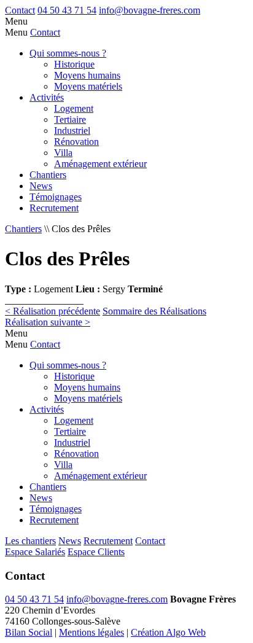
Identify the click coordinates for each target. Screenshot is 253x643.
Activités (46, 97)
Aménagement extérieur (100, 163)
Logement (73, 108)
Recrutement (54, 208)
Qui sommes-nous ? (67, 53)
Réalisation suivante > (47, 322)
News (40, 186)
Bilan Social (28, 632)
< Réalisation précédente (52, 311)
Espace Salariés (35, 552)
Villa (63, 152)
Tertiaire (70, 119)
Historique (74, 64)
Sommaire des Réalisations (154, 311)
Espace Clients (96, 552)
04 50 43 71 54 (66, 10)
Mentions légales (91, 632)
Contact (20, 10)
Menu (16, 21)
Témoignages (55, 197)
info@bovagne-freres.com (149, 10)
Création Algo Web (168, 632)
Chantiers (47, 175)
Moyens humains (87, 75)
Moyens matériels (88, 86)
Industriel (72, 130)
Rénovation (76, 141)
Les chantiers (30, 541)
